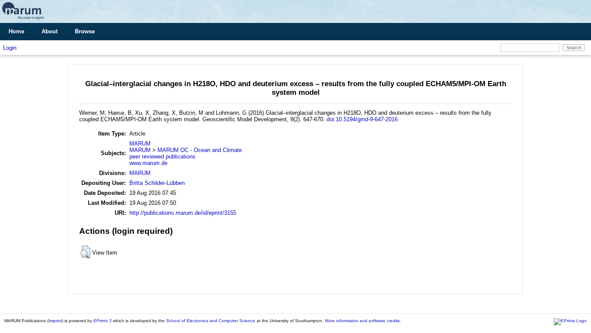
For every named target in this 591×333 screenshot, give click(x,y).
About (50, 31)
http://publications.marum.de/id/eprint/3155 (182, 213)
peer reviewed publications (162, 156)
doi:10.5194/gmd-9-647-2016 (362, 119)
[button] (85, 252)
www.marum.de (148, 163)
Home (16, 31)
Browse (85, 31)
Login (9, 48)
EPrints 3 (102, 320)
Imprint (55, 320)
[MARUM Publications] (23, 19)
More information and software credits (362, 320)
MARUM (140, 143)
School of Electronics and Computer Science (210, 320)
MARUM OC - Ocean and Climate (199, 150)
